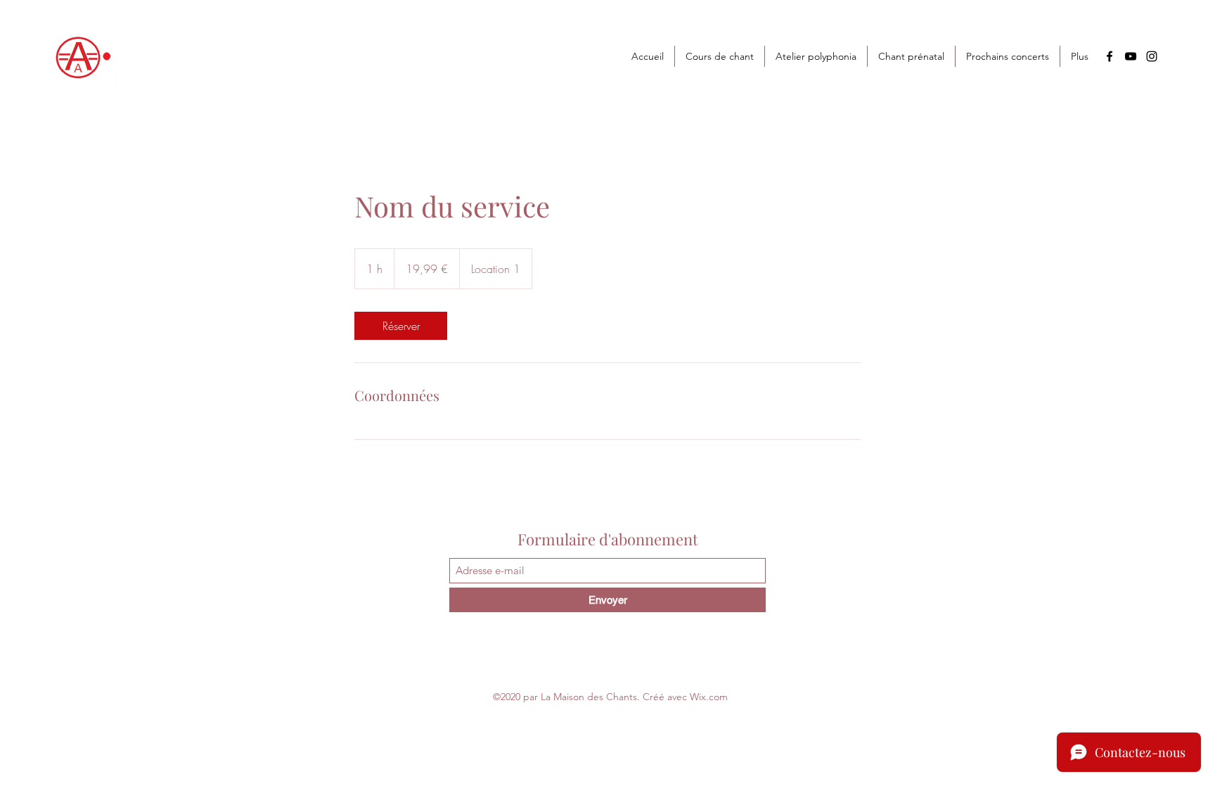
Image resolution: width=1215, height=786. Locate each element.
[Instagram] (1152, 56)
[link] (400, 326)
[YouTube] (1131, 56)
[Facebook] (1109, 56)
